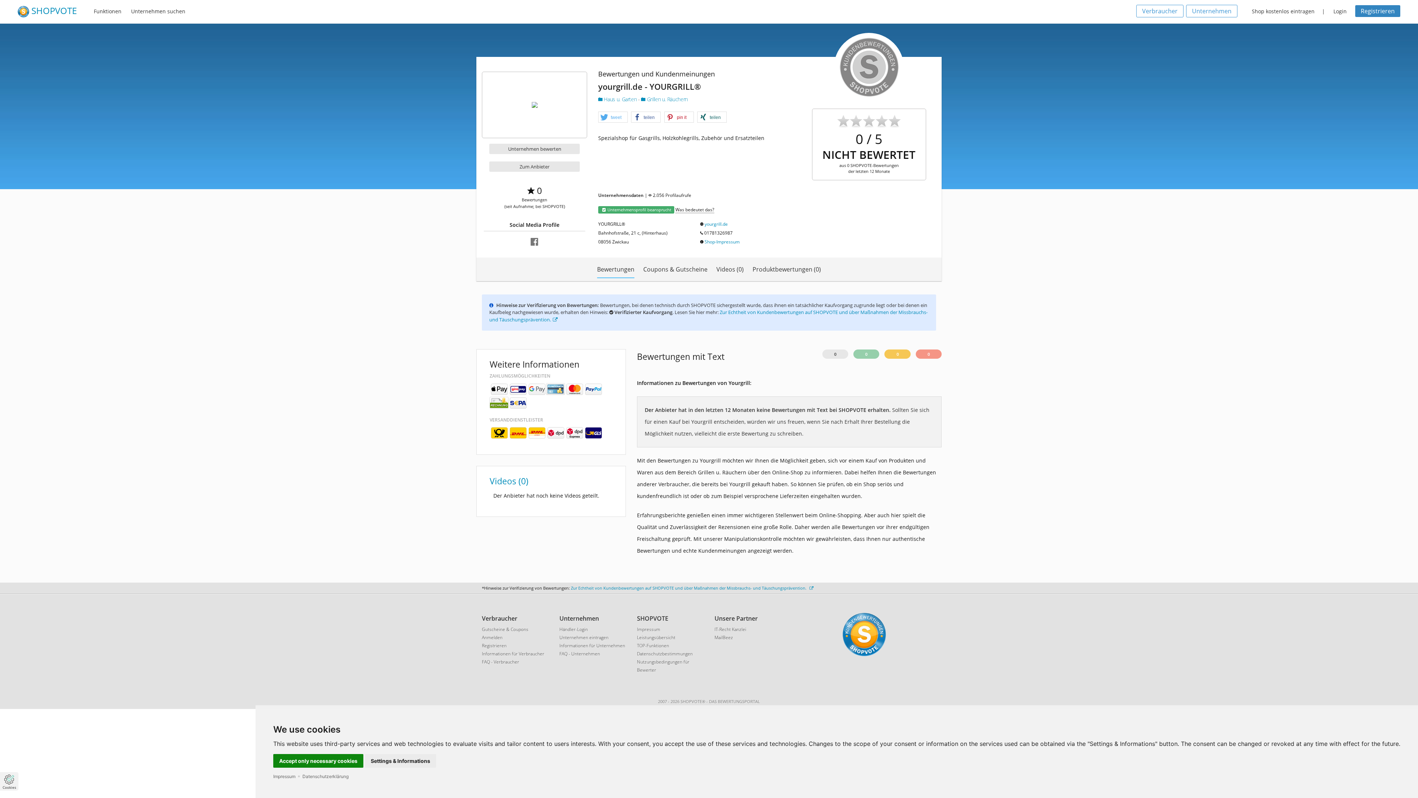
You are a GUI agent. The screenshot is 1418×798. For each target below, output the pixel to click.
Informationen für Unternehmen (592, 645)
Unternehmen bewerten (534, 149)
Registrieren (1378, 11)
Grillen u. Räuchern (666, 99)
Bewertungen (615, 269)
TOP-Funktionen (653, 645)
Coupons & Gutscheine (675, 269)
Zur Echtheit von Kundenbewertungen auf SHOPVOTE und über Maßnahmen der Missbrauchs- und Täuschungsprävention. (689, 588)
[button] (613, 117)
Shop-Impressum (722, 242)
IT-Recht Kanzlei (730, 629)
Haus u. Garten (620, 99)
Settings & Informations (400, 761)
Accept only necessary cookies (318, 761)
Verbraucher (1160, 11)
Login (1340, 11)
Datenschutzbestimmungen (665, 654)
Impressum (284, 776)
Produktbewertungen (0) (787, 269)
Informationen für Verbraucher (513, 654)
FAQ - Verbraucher (500, 662)
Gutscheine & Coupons (505, 629)
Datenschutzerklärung (325, 776)
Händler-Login (573, 629)
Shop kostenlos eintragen (1283, 11)
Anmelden (492, 637)
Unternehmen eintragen (584, 637)
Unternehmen (1212, 11)
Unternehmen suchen (158, 11)
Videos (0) (730, 269)
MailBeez (724, 637)
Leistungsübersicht (656, 637)
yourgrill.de (716, 224)
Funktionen (107, 11)
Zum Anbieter (534, 166)
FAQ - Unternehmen (579, 654)
